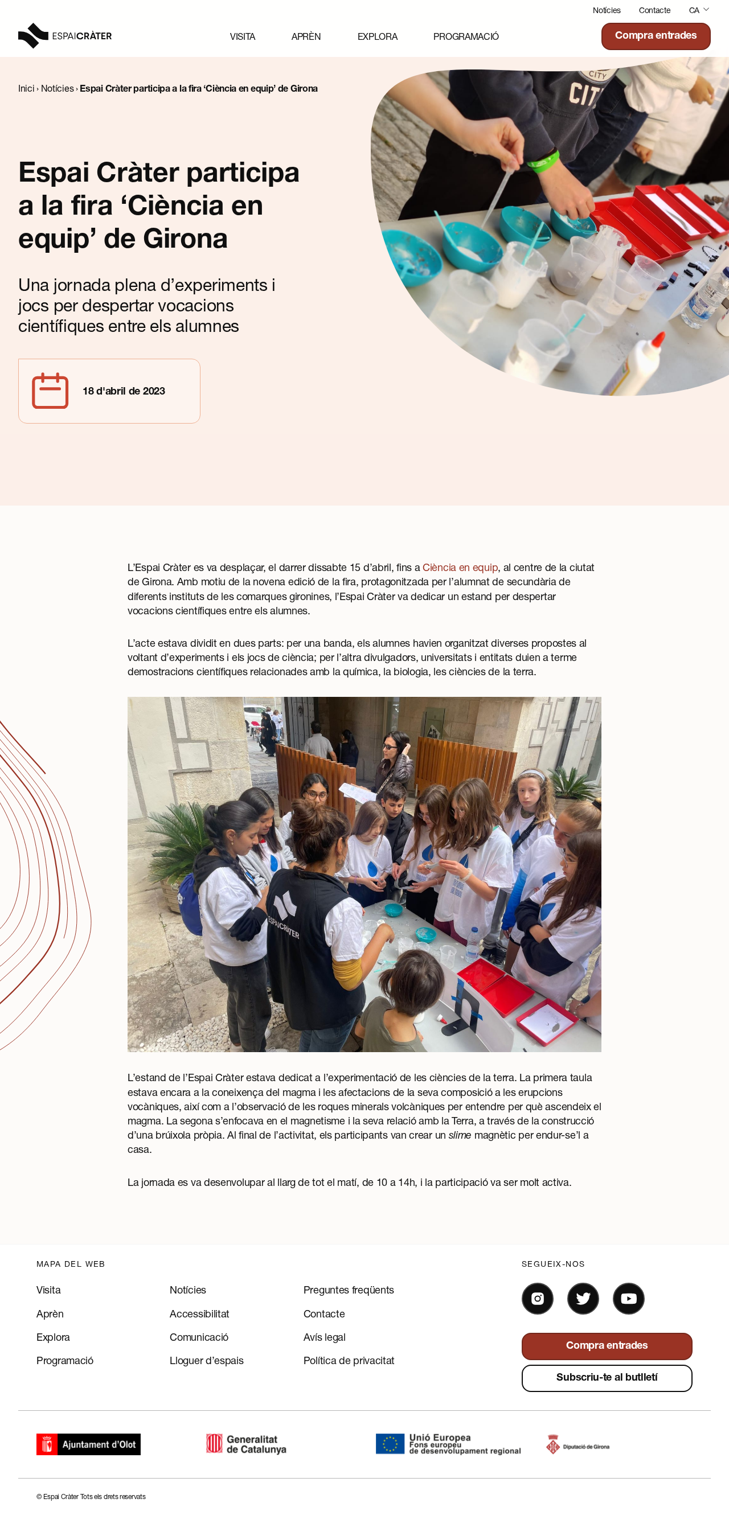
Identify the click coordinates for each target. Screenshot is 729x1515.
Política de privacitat (349, 1360)
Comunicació (199, 1337)
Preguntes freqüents (349, 1289)
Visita (242, 36)
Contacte (655, 10)
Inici (26, 88)
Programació (466, 36)
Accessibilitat (200, 1313)
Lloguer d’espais (206, 1360)
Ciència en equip (460, 567)
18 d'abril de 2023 (124, 392)
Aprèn (306, 36)
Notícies (607, 10)
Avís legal (325, 1337)
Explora (378, 36)
